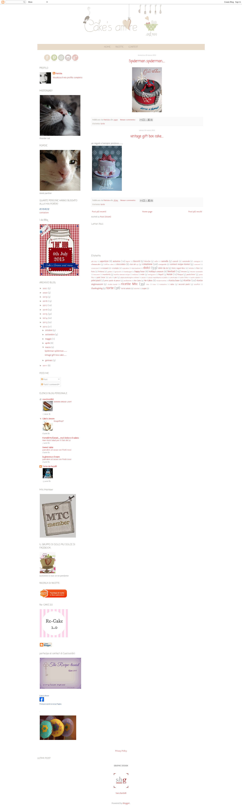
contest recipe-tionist (180, 264)
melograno (152, 275)
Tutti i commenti (50, 384)
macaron (97, 275)
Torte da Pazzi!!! (49, 466)
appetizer (104, 261)
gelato (110, 272)
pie (116, 277)
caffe (156, 261)
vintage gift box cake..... (146, 136)
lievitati (171, 271)
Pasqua (180, 274)
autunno (116, 261)
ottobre (49, 330)
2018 (45, 301)
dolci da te (163, 268)
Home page (147, 212)
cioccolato (121, 264)
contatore (44, 212)
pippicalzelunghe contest (129, 277)
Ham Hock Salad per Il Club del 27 (56, 440)
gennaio (49, 360)
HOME (107, 47)
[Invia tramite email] (140, 119)
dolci (146, 268)
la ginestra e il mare (51, 457)
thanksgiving (97, 288)
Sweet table (47, 447)
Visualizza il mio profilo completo (67, 77)
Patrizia (59, 73)
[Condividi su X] (146, 119)
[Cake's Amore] (41, 701)
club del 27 (134, 264)
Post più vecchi (195, 212)
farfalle (191, 268)
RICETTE (120, 47)
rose (154, 284)
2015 (45, 314)
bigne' (128, 261)
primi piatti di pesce (112, 280)
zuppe (144, 288)
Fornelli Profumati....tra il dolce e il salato (60, 438)
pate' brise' (101, 277)
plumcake (173, 277)
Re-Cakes (148, 280)
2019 (45, 297)
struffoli (197, 284)
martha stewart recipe (122, 275)
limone (184, 271)
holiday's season (156, 271)
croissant (104, 268)
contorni (197, 264)
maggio (48, 339)
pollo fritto (184, 277)
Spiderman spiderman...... (147, 61)
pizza (144, 277)
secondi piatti (184, 284)
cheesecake (95, 264)
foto (93, 271)
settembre (50, 334)
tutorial (136, 288)
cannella (164, 261)
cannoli (175, 261)
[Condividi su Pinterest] (151, 119)
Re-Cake (137, 280)
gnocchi (118, 272)
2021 (45, 288)
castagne (197, 261)
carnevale (186, 261)
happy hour (140, 271)
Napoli (161, 274)
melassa (135, 275)
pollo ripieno (195, 277)
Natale (170, 274)
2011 (45, 365)
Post (45, 379)
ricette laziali (112, 284)
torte (103, 124)
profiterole (127, 281)
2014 (45, 318)
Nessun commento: (128, 120)
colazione (147, 264)
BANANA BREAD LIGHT (63, 402)
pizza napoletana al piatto (157, 277)
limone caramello (196, 272)
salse (172, 284)
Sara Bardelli (121, 793)
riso (147, 284)
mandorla (106, 274)
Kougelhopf (58, 421)
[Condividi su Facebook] (148, 119)
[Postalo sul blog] (143, 119)
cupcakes (125, 268)
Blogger (126, 803)
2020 (45, 293)
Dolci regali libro (178, 268)
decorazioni (136, 268)
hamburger (128, 272)
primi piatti (96, 280)
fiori (198, 268)
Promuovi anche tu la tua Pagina (50, 704)
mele (142, 274)
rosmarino (163, 284)
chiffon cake (108, 264)
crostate (115, 268)
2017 (45, 305)
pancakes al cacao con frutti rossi (56, 450)
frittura (101, 271)
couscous (94, 268)
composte (162, 264)
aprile (48, 343)
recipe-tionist (161, 281)
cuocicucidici (48, 399)
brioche (147, 261)
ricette (187, 280)
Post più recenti (99, 212)
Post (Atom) (105, 217)
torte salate (125, 288)
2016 (45, 310)
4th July (94, 261)
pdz (110, 277)
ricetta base (174, 280)
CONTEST (133, 47)
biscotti (136, 261)
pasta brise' (191, 274)
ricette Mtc (129, 284)
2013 (45, 322)
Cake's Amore (48, 418)
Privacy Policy (121, 751)
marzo (48, 347)
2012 (45, 327)
